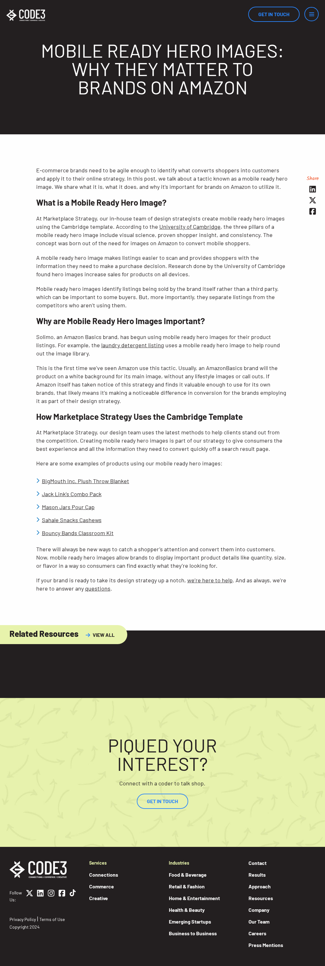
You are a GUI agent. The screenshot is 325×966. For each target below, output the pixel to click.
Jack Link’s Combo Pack (72, 493)
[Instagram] (51, 896)
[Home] (25, 15)
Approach (260, 886)
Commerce (101, 886)
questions (97, 588)
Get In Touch (273, 14)
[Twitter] (29, 896)
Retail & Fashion (187, 886)
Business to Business (193, 933)
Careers (257, 933)
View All (104, 635)
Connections (103, 875)
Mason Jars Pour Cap (68, 506)
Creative (98, 898)
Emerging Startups (190, 921)
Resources (261, 898)
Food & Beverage (188, 875)
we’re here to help (210, 580)
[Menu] (311, 14)
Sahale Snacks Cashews (72, 519)
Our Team (259, 921)
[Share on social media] (312, 189)
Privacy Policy (23, 919)
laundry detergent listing (132, 345)
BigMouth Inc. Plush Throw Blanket (85, 480)
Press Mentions (266, 945)
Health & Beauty (187, 910)
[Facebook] (62, 896)
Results (257, 875)
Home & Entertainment (194, 898)
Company (259, 910)
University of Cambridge (190, 226)
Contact (258, 863)
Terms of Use (52, 919)
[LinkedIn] (40, 896)
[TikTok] (72, 896)
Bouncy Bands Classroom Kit (78, 532)
